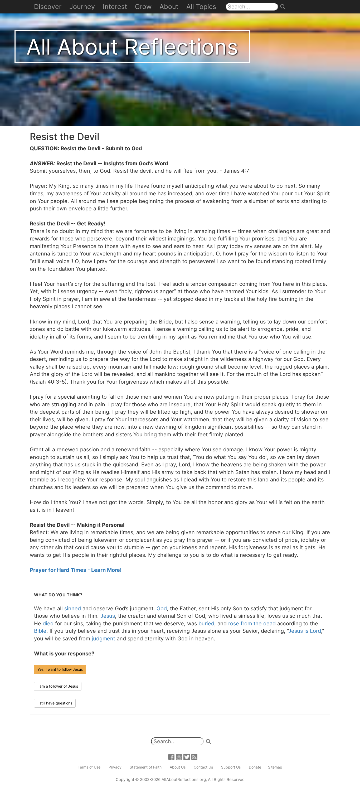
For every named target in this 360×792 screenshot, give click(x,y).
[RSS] (194, 756)
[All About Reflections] (180, 63)
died (48, 623)
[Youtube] (179, 756)
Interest (115, 7)
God (162, 608)
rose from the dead (252, 623)
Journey (82, 7)
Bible (40, 631)
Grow (143, 7)
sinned (72, 608)
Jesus (107, 616)
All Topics (201, 7)
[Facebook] (171, 756)
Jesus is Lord (304, 631)
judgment (103, 638)
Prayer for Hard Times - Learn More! (75, 570)
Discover (47, 7)
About (168, 7)
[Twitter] (186, 756)
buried (206, 623)
